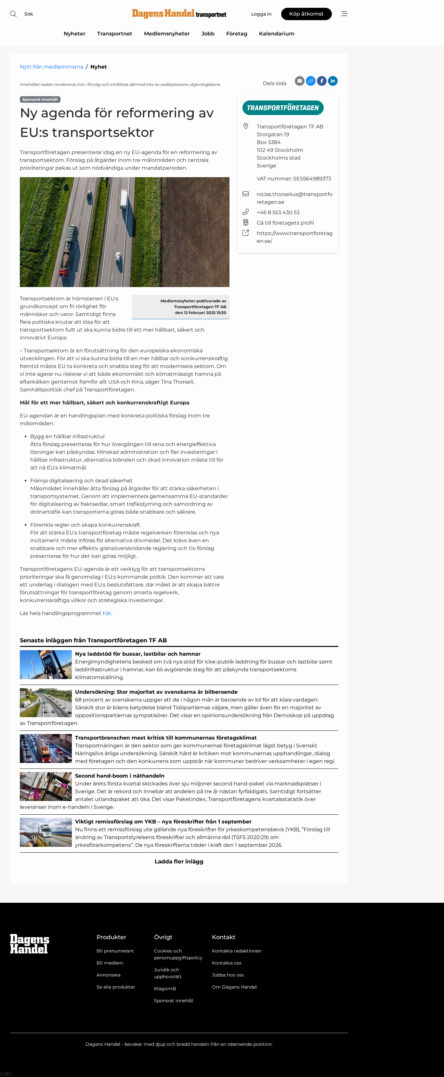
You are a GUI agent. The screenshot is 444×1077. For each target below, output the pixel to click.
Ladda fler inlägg (179, 861)
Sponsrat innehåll (173, 1001)
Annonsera (109, 975)
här (107, 613)
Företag (236, 34)
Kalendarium (276, 34)
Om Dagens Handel (234, 987)
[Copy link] (311, 81)
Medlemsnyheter (167, 34)
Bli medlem (110, 963)
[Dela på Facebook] (322, 81)
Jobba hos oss (228, 975)
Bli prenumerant (115, 951)
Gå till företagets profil (285, 223)
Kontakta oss (227, 963)
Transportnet (114, 34)
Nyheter (74, 34)
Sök (28, 14)
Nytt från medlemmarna (51, 67)
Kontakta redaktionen (236, 951)
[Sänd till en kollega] (300, 81)
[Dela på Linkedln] (333, 81)
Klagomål (165, 989)
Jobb (208, 34)
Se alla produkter (116, 987)
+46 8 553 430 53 (278, 212)
